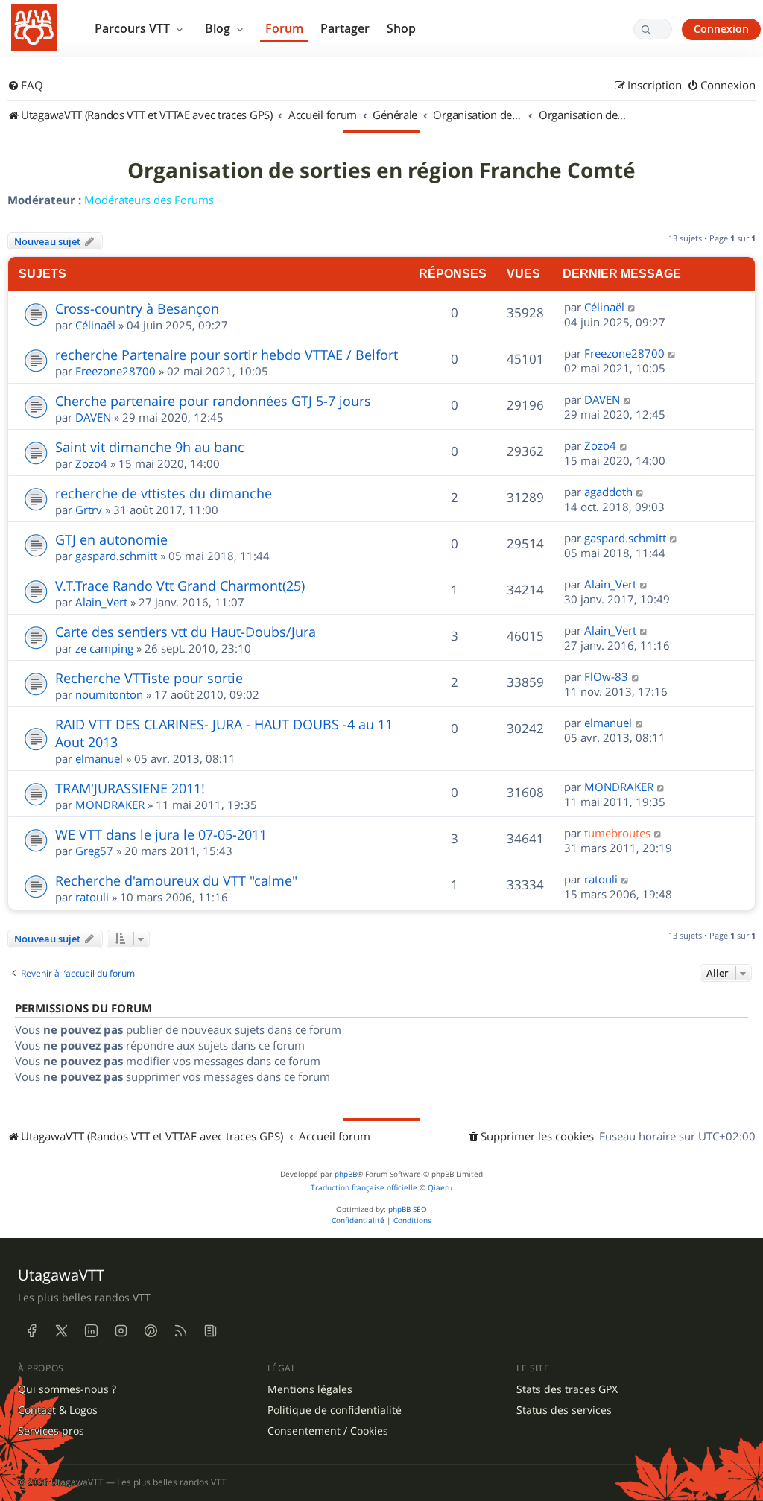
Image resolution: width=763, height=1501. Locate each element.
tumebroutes (617, 832)
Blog (219, 28)
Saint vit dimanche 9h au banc (149, 447)
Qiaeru (440, 1188)
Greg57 (94, 850)
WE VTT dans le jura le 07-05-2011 (161, 834)
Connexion (721, 29)
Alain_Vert (101, 601)
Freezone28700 (115, 371)
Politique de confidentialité (334, 1410)
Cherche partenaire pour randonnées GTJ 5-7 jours (213, 401)
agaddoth (608, 491)
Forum (284, 28)
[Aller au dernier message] (632, 306)
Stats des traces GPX (567, 1389)
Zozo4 (91, 463)
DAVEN (93, 417)
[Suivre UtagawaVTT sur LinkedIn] (90, 1330)
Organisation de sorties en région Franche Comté (381, 170)
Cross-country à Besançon (137, 308)
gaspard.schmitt (116, 555)
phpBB (346, 1174)
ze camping (104, 648)
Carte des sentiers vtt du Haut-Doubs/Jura (185, 632)
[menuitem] (25, 85)
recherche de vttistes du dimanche (163, 493)
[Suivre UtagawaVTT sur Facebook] (31, 1330)
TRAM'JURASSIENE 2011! (130, 788)
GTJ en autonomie (111, 539)
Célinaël (95, 324)
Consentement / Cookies (327, 1431)
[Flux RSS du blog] (210, 1330)
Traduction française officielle (364, 1188)
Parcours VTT (134, 28)
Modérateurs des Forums (149, 199)
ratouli (92, 896)
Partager (345, 28)
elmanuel (99, 758)
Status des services (564, 1410)
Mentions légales (309, 1389)
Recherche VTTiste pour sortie (149, 678)
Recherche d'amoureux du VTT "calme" (176, 880)
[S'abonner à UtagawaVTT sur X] (61, 1330)
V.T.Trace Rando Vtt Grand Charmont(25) (180, 585)
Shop (401, 28)
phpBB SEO (407, 1209)
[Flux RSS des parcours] (180, 1330)
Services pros (51, 1431)
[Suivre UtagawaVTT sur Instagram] (120, 1330)
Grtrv (88, 509)
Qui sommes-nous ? (67, 1389)
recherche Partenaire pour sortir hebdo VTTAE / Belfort (226, 355)
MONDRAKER (110, 804)
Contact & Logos (58, 1410)
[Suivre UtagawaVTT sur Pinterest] (150, 1330)
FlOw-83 (606, 676)
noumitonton (109, 694)
